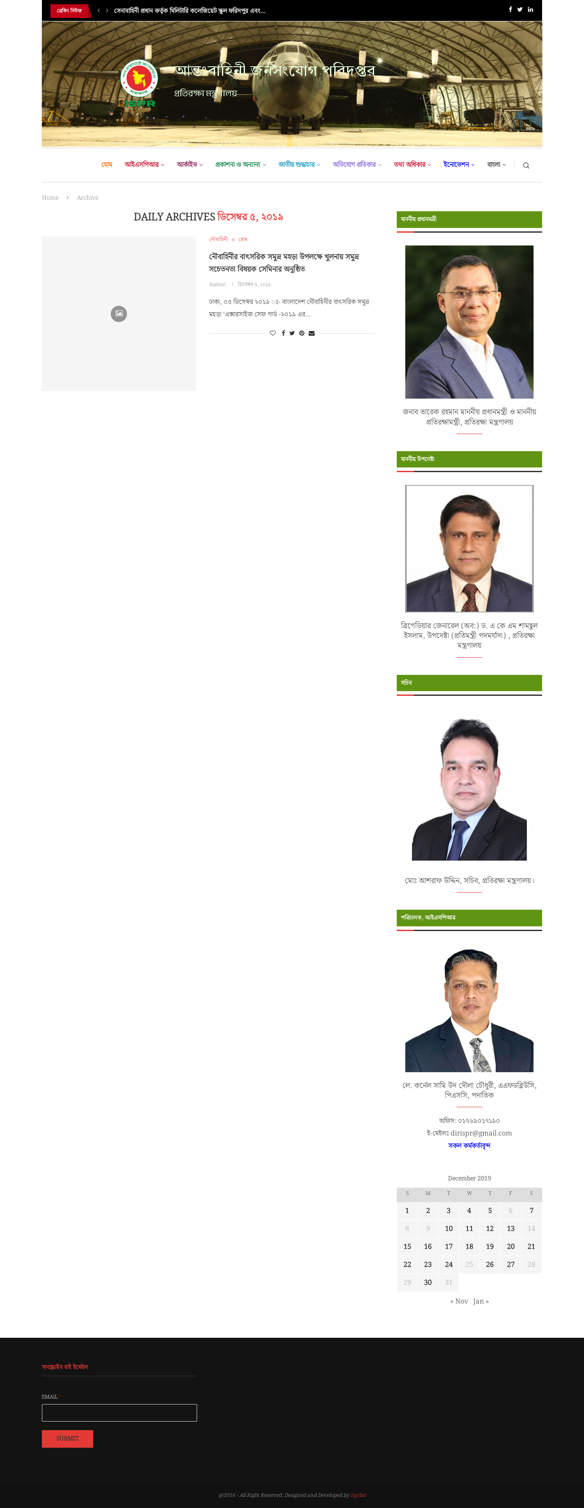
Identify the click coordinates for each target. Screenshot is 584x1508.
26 (490, 1265)
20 (511, 1247)
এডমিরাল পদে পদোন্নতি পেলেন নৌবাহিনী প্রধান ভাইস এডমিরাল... (189, 11)
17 (449, 1247)
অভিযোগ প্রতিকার (354, 165)
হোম (106, 165)
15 (407, 1247)
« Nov (459, 1301)
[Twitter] (520, 11)
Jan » (481, 1301)
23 (428, 1265)
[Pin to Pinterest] (301, 333)
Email (52, 1397)
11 (469, 1229)
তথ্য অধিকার (409, 165)
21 (531, 1247)
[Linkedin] (531, 11)
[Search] (526, 165)
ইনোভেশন (456, 165)
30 (428, 1282)
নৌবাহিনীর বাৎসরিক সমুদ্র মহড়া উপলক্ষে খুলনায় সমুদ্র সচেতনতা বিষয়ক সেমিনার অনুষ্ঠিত (284, 263)
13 (511, 1229)
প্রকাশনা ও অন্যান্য (237, 165)
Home (50, 198)
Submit (67, 1438)
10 (449, 1229)
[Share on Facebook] (283, 333)
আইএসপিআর (142, 165)
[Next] (107, 11)
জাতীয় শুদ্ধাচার (297, 165)
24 (449, 1265)
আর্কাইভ (187, 165)
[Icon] (119, 314)
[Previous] (98, 11)
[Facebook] (510, 11)
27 (511, 1265)
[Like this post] (273, 333)
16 (428, 1247)
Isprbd (358, 1495)
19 (490, 1247)
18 (469, 1247)
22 (407, 1265)
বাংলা (493, 165)
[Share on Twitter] (292, 333)
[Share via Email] (312, 333)
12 (490, 1229)
